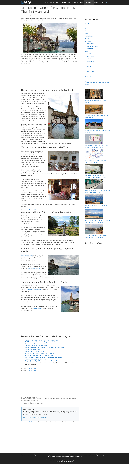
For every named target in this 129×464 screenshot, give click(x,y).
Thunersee (24, 400)
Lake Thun (44, 398)
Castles (25, 398)
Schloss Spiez (36, 308)
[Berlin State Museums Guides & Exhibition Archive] (94, 124)
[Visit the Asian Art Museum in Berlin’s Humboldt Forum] (94, 109)
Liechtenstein (91, 48)
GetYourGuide (33, 210)
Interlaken (39, 398)
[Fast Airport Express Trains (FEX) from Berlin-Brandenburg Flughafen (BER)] (94, 139)
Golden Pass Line (30, 363)
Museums (55, 398)
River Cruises (90, 71)
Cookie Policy (67, 460)
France (57, 2)
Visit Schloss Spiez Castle (32, 349)
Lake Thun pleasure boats (33, 289)
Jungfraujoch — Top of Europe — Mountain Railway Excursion (43, 361)
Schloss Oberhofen (27, 255)
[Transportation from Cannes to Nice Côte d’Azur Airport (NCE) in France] (94, 229)
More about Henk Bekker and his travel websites (35, 417)
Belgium (89, 53)
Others (96, 2)
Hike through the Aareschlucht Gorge (36, 359)
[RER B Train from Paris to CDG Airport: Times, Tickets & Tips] (94, 154)
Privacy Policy (59, 460)
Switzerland (88, 2)
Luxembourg (90, 61)
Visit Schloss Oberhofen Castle (34, 351)
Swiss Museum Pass (34, 268)
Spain (81, 2)
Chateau (29, 398)
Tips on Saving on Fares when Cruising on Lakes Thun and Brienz (44, 347)
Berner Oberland (27, 397)
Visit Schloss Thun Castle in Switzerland (33, 403)
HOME (46, 2)
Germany (63, 2)
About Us (80, 460)
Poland (89, 66)
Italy (69, 2)
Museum (50, 398)
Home (26, 422)
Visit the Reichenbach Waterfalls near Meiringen (39, 355)
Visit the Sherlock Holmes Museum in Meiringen (39, 353)
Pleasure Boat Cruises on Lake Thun (36, 344)
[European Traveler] (26, 2)
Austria (52, 2)
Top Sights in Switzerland (33, 400)
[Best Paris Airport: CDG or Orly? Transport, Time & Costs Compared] (94, 169)
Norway (89, 64)
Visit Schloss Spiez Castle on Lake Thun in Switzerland (36, 402)
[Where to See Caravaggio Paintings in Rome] (94, 94)
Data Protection (50, 460)
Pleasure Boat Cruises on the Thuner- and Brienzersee (41, 340)
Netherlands (75, 2)
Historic (34, 398)
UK (87, 74)
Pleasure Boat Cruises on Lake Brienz (36, 345)
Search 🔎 (104, 2)
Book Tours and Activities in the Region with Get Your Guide (43, 342)
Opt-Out (74, 460)
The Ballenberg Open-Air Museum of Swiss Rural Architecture (43, 357)
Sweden (89, 69)
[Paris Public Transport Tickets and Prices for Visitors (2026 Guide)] (94, 184)
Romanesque (61, 398)
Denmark (89, 59)
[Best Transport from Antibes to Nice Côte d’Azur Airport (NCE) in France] (94, 214)
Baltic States (90, 56)
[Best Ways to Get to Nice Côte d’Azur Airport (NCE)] (94, 199)
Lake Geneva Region (93, 46)
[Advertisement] (50, 77)
